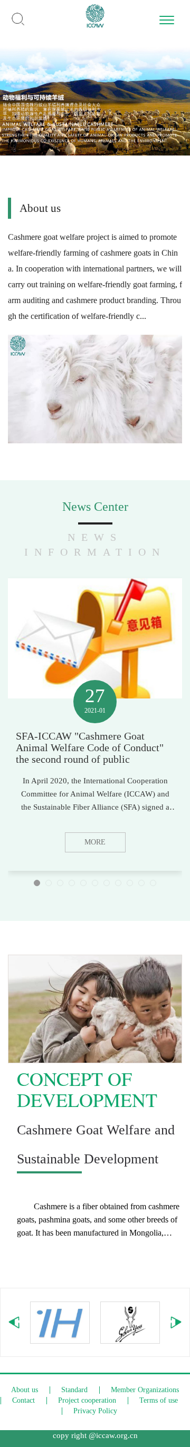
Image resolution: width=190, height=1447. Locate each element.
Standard (74, 1390)
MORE (95, 842)
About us (24, 1390)
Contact (23, 1400)
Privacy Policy (95, 1411)
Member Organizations (145, 1390)
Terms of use (158, 1400)
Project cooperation (87, 1400)
